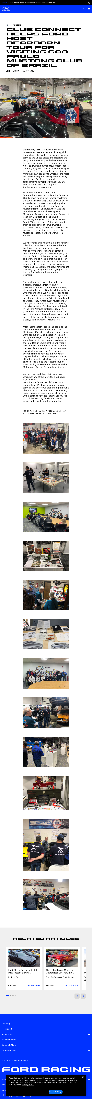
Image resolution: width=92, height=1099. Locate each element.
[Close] (82, 1078)
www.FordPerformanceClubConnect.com (43, 382)
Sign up (4, 2)
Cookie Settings (55, 1092)
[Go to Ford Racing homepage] (46, 1070)
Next (83, 996)
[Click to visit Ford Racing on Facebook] (4, 1095)
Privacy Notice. (28, 1085)
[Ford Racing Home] (6, 9)
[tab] (7, 995)
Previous (77, 996)
